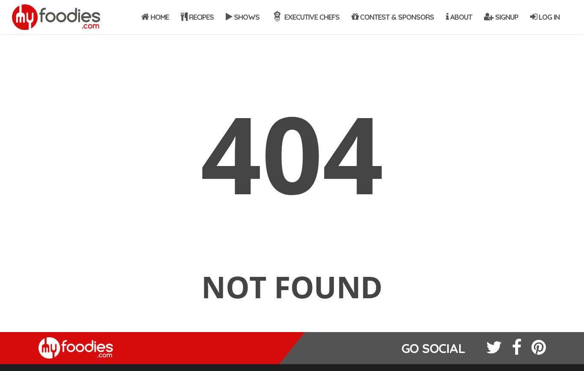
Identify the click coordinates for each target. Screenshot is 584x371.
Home (159, 16)
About (460, 16)
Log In (548, 16)
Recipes (200, 16)
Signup (505, 16)
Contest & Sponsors (396, 16)
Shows (246, 16)
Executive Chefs (311, 16)
